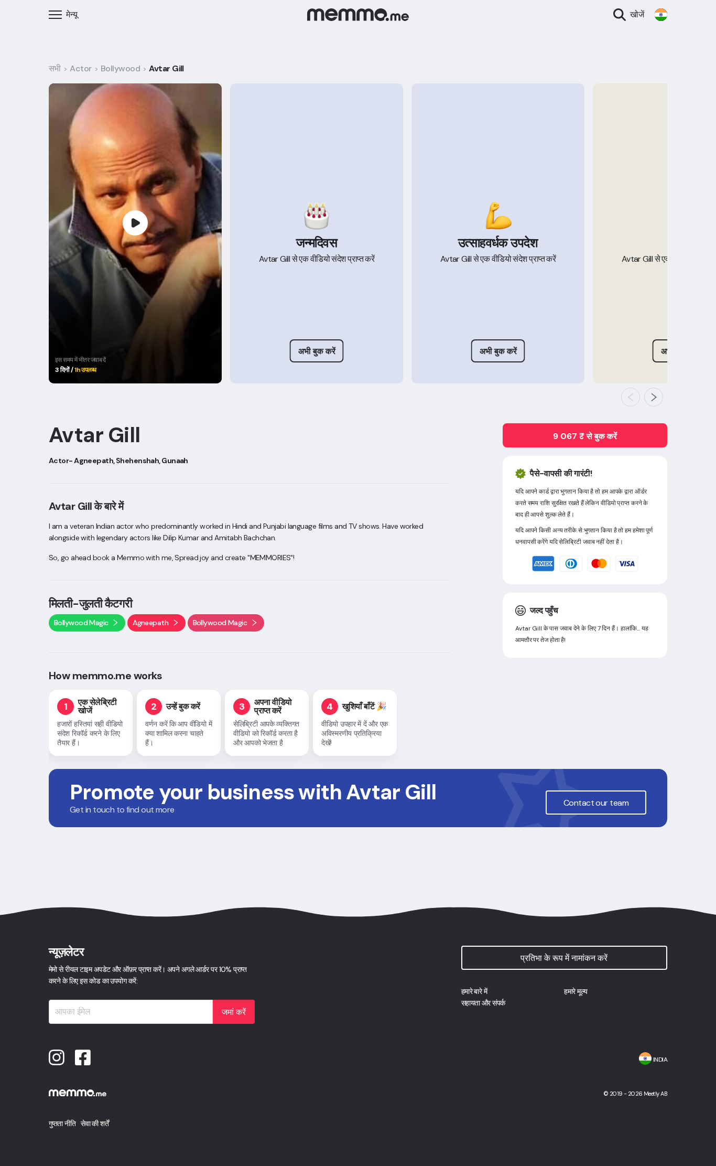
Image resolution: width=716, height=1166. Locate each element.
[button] (630, 397)
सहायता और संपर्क (483, 1003)
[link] (661, 14)
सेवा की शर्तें (95, 1123)
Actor (80, 68)
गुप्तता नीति (62, 1123)
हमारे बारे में (474, 991)
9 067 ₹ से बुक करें (585, 436)
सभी (55, 68)
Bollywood (120, 68)
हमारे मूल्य (575, 991)
